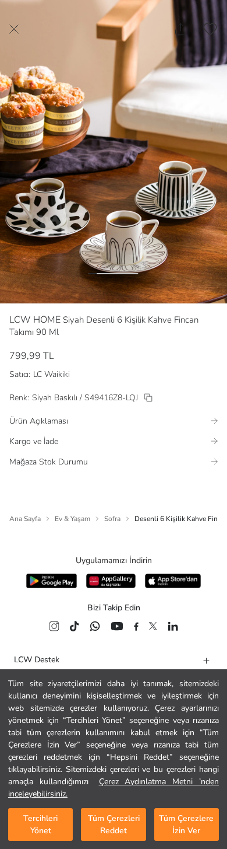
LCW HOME (35, 319)
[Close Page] (14, 29)
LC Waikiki (51, 374)
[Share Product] (181, 29)
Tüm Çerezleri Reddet (114, 824)
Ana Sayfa (25, 518)
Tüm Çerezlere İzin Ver (186, 824)
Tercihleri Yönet (40, 824)
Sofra (112, 518)
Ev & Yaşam (72, 518)
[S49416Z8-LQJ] (148, 397)
